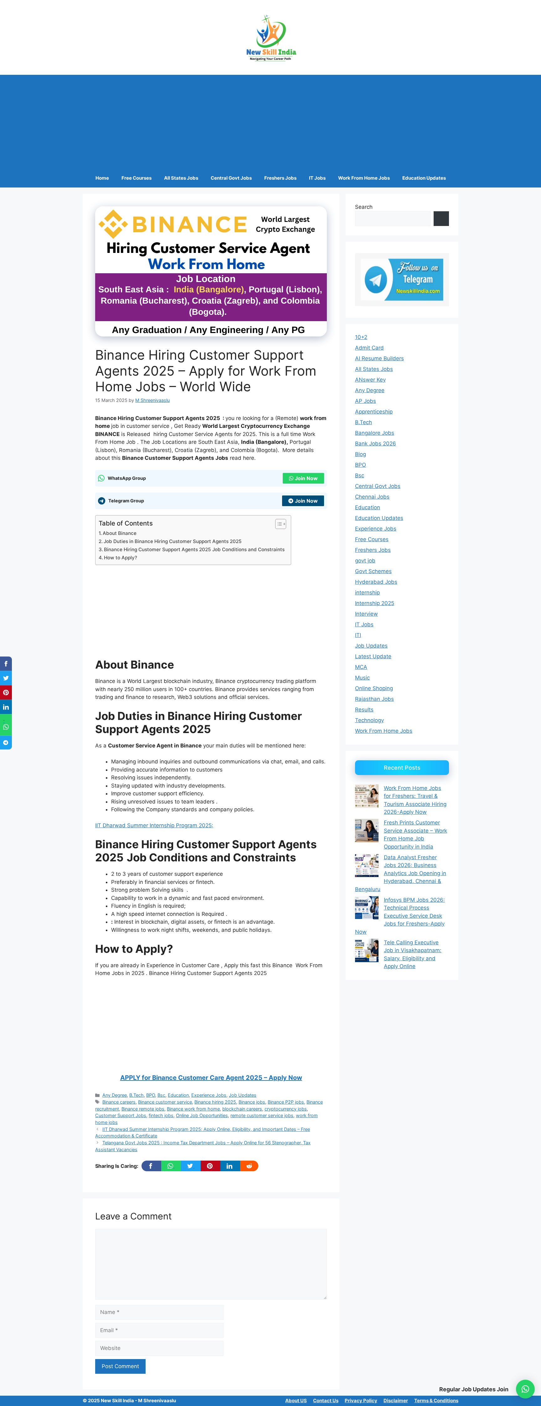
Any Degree (114, 1095)
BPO (150, 1095)
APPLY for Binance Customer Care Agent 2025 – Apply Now (211, 1077)
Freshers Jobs (280, 178)
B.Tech (136, 1095)
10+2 (361, 337)
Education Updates (424, 178)
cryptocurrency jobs (286, 1108)
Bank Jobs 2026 (375, 443)
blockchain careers (242, 1108)
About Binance (120, 533)
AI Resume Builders (379, 358)
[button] (525, 1389)
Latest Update (373, 656)
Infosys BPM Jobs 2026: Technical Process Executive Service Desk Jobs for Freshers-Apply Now (400, 916)
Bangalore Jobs (374, 433)
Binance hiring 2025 (215, 1102)
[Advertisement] (270, 122)
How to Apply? (120, 558)
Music (362, 678)
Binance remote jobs (142, 1108)
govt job (365, 560)
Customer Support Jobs (120, 1115)
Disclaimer (396, 1400)
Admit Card (369, 348)
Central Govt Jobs (231, 178)
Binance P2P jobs (286, 1102)
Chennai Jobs (372, 497)
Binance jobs (252, 1102)
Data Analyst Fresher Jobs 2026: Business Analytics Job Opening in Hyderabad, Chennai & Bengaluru (400, 873)
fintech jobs (161, 1115)
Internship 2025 (374, 603)
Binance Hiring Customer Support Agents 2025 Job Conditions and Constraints (194, 549)
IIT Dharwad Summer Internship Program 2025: (154, 825)
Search (364, 207)
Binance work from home (193, 1108)
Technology (369, 720)
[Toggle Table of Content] (277, 524)
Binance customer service (165, 1102)
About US (296, 1400)
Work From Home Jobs (364, 178)
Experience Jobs (208, 1095)
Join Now (306, 478)
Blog (360, 454)
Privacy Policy (361, 1400)
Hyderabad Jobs (376, 582)
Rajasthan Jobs (374, 699)
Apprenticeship (374, 411)
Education (178, 1095)
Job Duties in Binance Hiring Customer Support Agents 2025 (173, 541)
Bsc (161, 1095)
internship (367, 592)
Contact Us (325, 1400)
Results (364, 709)
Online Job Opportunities (202, 1115)
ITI (358, 635)
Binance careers (119, 1102)
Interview (366, 614)
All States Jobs (181, 178)
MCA (361, 667)
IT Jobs (317, 178)
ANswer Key (370, 380)
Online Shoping (374, 688)
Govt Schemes (373, 571)
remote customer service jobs (261, 1115)
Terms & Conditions (436, 1400)
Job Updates (242, 1095)
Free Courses (136, 178)
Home (102, 178)
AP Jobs (365, 401)
